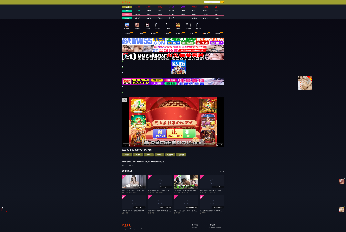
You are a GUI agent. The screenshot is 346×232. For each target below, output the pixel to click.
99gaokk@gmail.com (215, 227)
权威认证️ (153, 33)
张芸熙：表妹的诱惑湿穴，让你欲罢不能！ (134, 190)
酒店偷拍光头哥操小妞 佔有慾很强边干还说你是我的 (162, 211)
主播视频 (183, 10)
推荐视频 (137, 14)
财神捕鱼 (217, 33)
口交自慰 (171, 14)
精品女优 (149, 18)
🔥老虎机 (205, 33)
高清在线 (126, 10)
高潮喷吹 (217, 18)
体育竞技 (128, 33)
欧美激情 (171, 10)
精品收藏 (126, 14)
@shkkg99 (195, 227)
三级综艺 (205, 14)
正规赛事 (140, 33)
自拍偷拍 (160, 10)
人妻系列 (160, 18)
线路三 (127, 155)
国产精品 (137, 10)
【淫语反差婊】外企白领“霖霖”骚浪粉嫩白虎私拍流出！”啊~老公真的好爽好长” (196, 190)
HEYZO (183, 18)
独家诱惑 (194, 18)
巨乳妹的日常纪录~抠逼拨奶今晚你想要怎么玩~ (135, 211)
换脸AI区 (194, 14)
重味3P (217, 14)
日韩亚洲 (149, 10)
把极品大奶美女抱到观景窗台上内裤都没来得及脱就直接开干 (191, 211)
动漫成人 (217, 10)
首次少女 (205, 18)
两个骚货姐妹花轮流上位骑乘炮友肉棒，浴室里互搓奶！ (163, 190)
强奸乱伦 (137, 18)
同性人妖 (149, 14)
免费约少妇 (170, 155)
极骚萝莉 (171, 18)
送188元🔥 (179, 33)
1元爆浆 (166, 33)
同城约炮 (181, 155)
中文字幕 (194, 10)
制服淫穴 (183, 14)
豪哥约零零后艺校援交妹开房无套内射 (210, 190)
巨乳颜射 (160, 14)
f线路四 (138, 155)
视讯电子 (192, 33)
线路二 (149, 155)
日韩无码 (205, 10)
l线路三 (159, 155)
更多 (221, 171)
